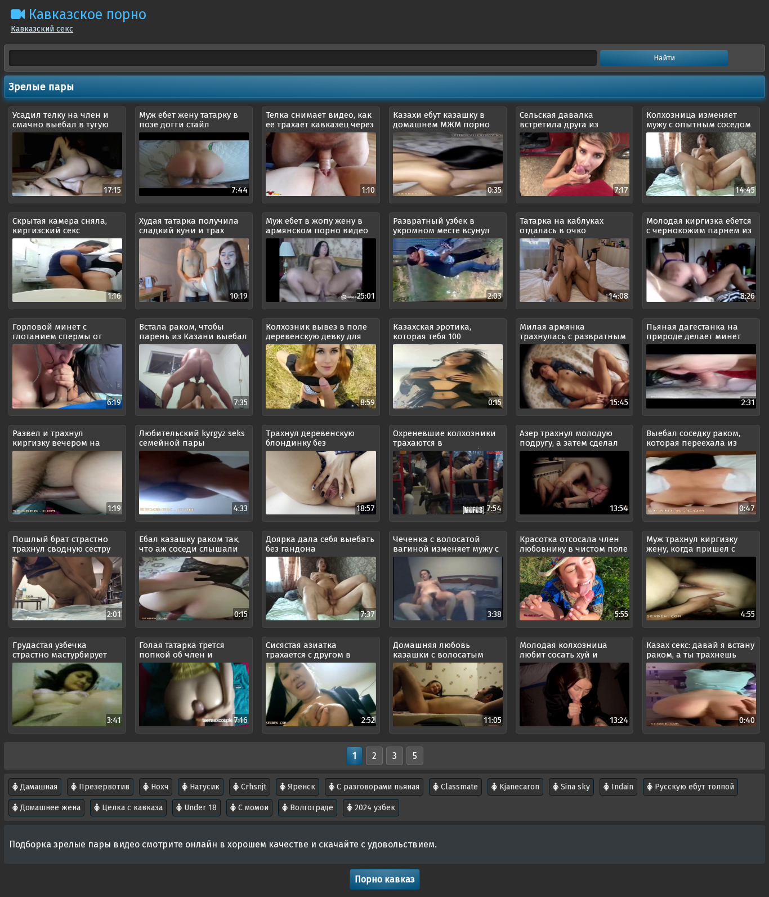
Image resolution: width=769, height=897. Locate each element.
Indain (621, 787)
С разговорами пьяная (376, 787)
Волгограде (310, 807)
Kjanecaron (518, 787)
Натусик (203, 787)
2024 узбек (373, 807)
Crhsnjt (252, 787)
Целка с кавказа (131, 807)
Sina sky (574, 787)
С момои (252, 807)
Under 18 (199, 807)
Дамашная (37, 787)
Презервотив (103, 787)
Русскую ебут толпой (693, 787)
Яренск (300, 787)
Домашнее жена (49, 807)
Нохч (158, 787)
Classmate (458, 787)
